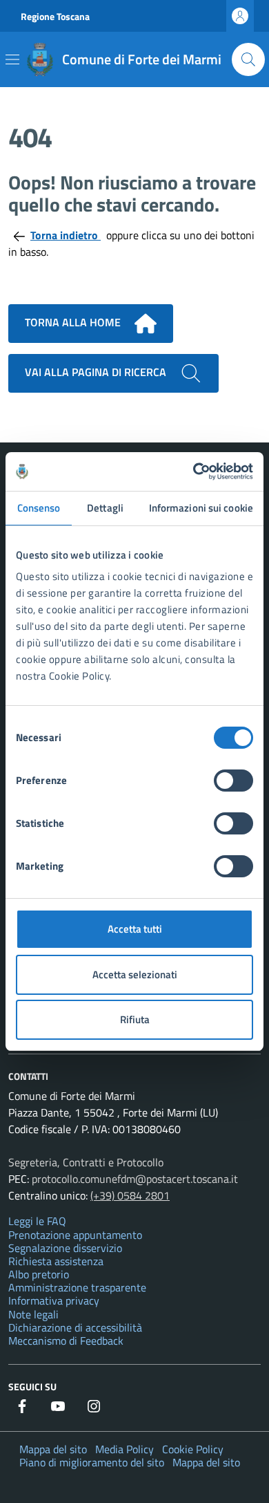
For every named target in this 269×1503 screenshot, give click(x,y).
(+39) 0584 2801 (130, 1195)
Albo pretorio (38, 1274)
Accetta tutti (135, 929)
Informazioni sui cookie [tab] (201, 508)
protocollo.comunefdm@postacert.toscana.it (135, 1178)
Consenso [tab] (39, 508)
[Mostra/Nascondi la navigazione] (12, 59)
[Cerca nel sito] (248, 59)
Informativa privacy (53, 1300)
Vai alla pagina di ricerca (97, 372)
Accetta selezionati (134, 974)
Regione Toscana (55, 16)
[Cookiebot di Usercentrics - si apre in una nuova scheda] (193, 471)
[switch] (233, 780)
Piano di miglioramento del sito (91, 1462)
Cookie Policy (192, 1449)
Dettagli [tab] (105, 508)
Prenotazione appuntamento (75, 1234)
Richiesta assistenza (55, 1261)
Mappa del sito (53, 1449)
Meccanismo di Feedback (65, 1340)
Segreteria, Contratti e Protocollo (85, 1162)
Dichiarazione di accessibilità (75, 1327)
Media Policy (124, 1449)
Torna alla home (74, 322)
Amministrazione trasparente (77, 1287)
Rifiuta (135, 1019)
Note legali (33, 1314)
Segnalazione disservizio (65, 1248)
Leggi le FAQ (37, 1221)
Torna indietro (65, 235)
